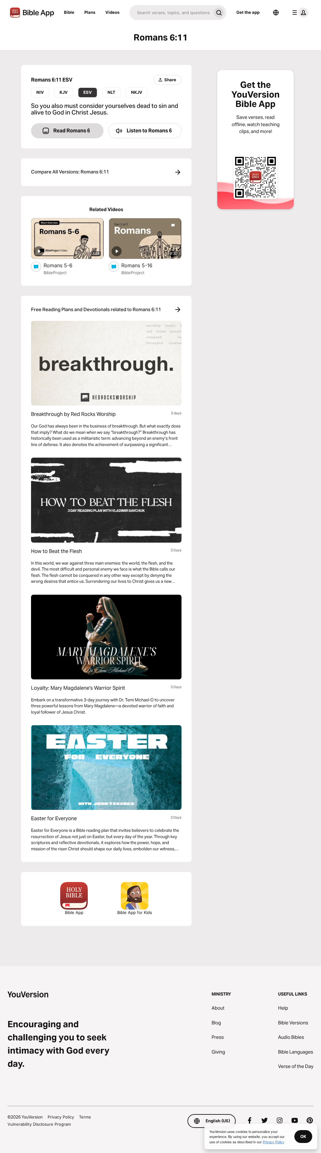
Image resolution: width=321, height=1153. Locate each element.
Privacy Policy (61, 1116)
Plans (89, 12)
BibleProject (55, 272)
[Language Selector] (276, 12)
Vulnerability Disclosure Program (39, 1124)
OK (303, 1136)
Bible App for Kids (134, 912)
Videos (112, 12)
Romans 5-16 (143, 265)
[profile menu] (299, 12)
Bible (69, 12)
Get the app (248, 12)
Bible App (74, 912)
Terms (85, 1116)
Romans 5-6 (64, 265)
